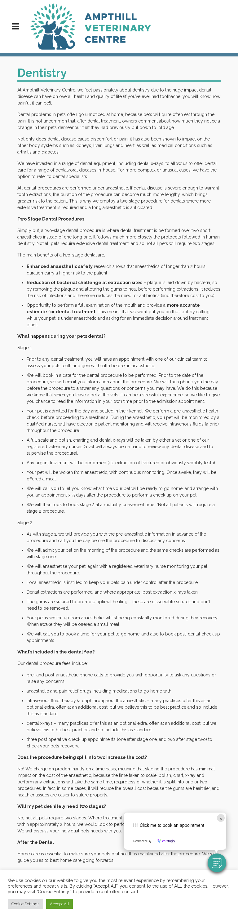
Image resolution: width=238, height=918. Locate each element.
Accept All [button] (59, 904)
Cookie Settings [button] (25, 904)
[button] (217, 862)
